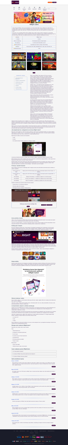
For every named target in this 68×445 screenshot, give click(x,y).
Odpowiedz (53, 366)
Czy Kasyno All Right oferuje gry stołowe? (20, 356)
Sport (19, 9)
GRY (14, 9)
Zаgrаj (28, 206)
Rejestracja (47, 21)
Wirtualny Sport (24, 10)
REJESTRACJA (50, 2)
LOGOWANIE (54, 2)
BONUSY (39, 9)
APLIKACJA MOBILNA (45, 10)
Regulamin (32, 432)
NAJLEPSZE (34, 9)
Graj (34, 72)
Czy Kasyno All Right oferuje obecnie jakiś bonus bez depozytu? (24, 353)
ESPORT (29, 9)
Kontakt (36, 432)
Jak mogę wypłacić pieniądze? (18, 351)
